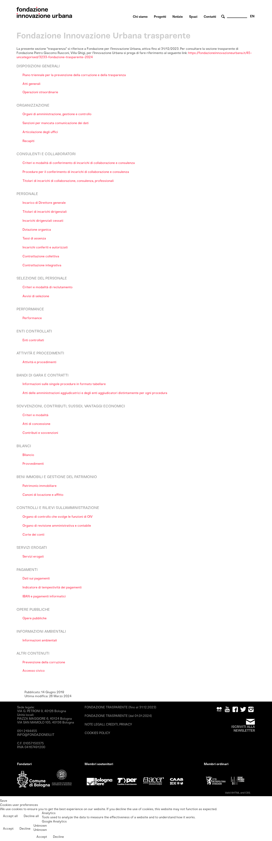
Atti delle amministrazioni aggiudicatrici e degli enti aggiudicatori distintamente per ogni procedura (95, 393)
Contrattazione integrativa (42, 265)
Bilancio (28, 455)
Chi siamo (140, 17)
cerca (223, 16)
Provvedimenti (33, 464)
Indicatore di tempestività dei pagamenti (52, 587)
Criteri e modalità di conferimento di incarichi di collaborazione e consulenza (79, 163)
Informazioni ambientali (40, 640)
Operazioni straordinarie (40, 92)
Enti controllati (33, 340)
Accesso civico (34, 670)
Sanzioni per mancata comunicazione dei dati (56, 123)
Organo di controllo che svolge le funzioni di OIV (58, 517)
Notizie (177, 17)
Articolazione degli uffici (40, 132)
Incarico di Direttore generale (44, 203)
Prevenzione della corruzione (44, 662)
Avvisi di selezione (36, 296)
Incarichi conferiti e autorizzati (45, 247)
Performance (32, 318)
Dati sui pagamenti (36, 578)
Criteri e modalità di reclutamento (47, 287)
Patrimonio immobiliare (40, 486)
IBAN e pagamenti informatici (44, 596)
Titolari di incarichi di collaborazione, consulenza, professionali (68, 181)
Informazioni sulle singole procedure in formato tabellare (64, 384)
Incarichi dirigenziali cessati (43, 221)
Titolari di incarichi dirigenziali (45, 212)
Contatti (210, 17)
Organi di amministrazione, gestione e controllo (57, 114)
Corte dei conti (33, 534)
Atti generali (31, 84)
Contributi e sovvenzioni (40, 433)
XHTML (235, 792)
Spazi (193, 17)
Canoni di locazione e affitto (43, 495)
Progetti (160, 17)
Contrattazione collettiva (41, 256)
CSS (247, 792)
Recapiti (28, 141)
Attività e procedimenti (39, 362)
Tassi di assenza (34, 238)
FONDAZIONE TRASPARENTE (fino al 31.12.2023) (120, 707)
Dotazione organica (37, 229)
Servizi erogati (33, 556)
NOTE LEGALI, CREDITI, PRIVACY (108, 724)
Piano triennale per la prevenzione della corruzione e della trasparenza (74, 75)
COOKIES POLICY (97, 733)
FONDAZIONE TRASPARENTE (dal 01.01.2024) (118, 716)
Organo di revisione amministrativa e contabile (57, 525)
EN (252, 16)
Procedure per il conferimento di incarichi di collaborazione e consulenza (76, 172)
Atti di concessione (36, 424)
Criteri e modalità (35, 415)
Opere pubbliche (35, 618)
